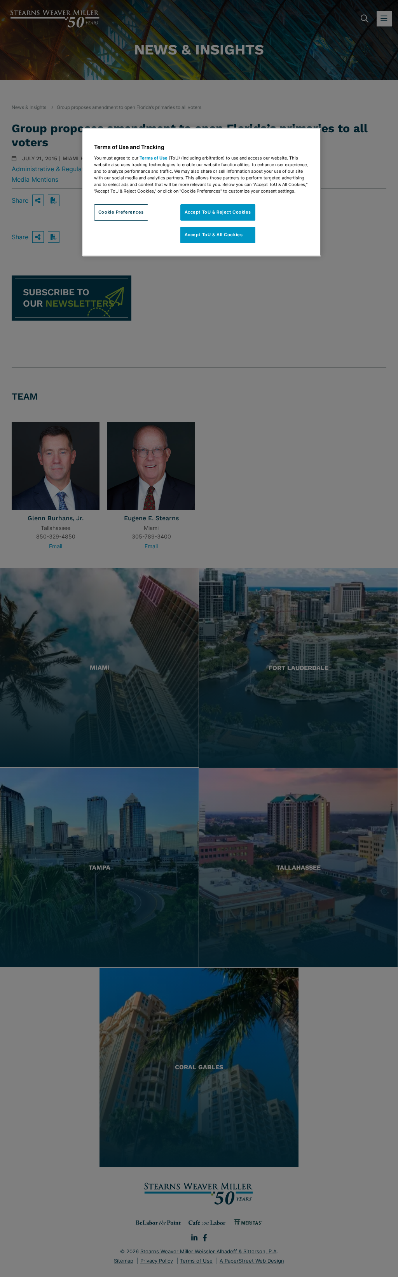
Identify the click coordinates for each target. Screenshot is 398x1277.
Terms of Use (154, 158)
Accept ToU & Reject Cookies (218, 212)
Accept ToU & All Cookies (218, 234)
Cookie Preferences (121, 212)
